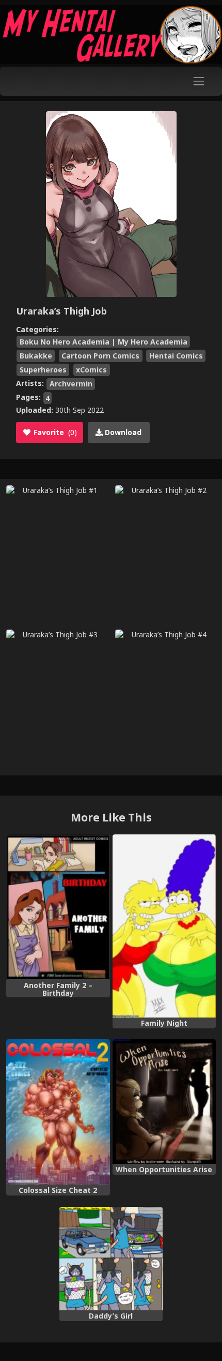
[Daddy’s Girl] (111, 1259)
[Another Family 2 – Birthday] (58, 907)
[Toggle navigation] (199, 81)
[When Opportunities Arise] (164, 1101)
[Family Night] (164, 925)
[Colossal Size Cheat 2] (58, 1112)
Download (122, 432)
